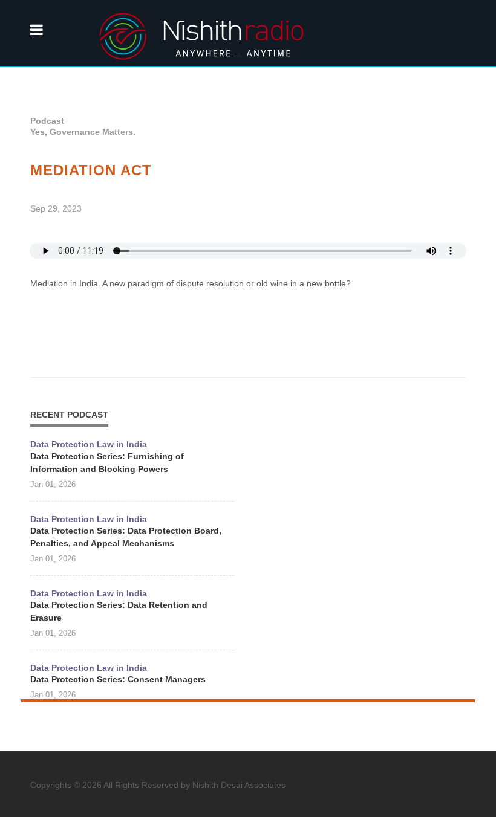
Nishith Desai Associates (239, 785)
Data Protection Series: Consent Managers (118, 679)
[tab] (69, 414)
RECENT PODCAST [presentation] (69, 414)
